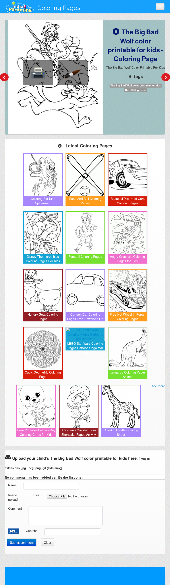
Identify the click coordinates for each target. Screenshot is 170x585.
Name (12, 485)
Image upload (13, 497)
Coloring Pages (58, 8)
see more (158, 386)
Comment (15, 508)
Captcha (32, 530)
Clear (47, 542)
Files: (36, 495)
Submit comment (22, 542)
